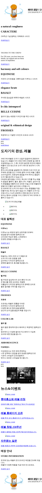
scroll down (5, 145)
